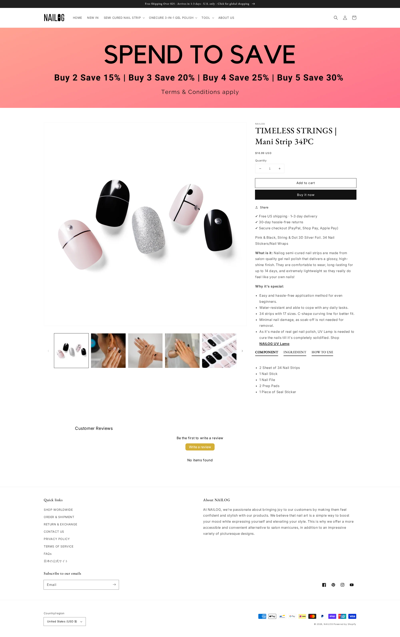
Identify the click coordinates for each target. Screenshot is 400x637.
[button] (124, 17)
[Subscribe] (114, 584)
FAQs (47, 553)
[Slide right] (242, 350)
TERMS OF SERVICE (59, 546)
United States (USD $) (62, 621)
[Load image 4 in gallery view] (182, 350)
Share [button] (264, 207)
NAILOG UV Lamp (274, 344)
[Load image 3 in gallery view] (145, 350)
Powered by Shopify (345, 624)
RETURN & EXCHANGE (60, 524)
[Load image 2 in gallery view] (108, 350)
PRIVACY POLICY (57, 539)
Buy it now (306, 195)
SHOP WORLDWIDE (58, 509)
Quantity (260, 160)
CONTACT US (54, 531)
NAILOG (328, 624)
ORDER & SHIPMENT (59, 517)
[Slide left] (48, 350)
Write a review (200, 447)
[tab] (266, 353)
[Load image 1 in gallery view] (71, 350)
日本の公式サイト (56, 561)
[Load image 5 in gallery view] (219, 350)
